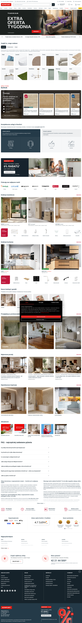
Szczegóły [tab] (41, 302)
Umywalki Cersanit (65, 545)
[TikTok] (12, 591)
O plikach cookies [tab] (55, 302)
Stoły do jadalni (44, 541)
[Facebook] (2, 591)
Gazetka (61, 8)
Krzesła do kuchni (24, 543)
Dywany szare (44, 545)
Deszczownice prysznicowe (67, 543)
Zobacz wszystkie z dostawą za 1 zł (10, 115)
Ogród (49, 8)
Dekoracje (40, 8)
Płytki (1, 8)
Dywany (35, 8)
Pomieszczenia (10, 47)
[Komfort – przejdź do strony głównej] (6, 607)
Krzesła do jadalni (45, 543)
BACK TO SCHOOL (68, 36)
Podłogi (10, 8)
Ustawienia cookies (40, 319)
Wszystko (4, 234)
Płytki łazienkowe (65, 541)
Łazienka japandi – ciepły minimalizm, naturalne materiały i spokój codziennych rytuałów (41, 377)
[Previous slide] (2, 37)
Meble (19, 8)
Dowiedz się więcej (45, 312)
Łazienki (5, 8)
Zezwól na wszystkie (41, 316)
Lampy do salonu (4, 543)
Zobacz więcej (40, 503)
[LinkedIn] (15, 591)
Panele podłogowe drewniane (6, 541)
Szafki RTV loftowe (4, 545)
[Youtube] (4, 591)
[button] (61, 4)
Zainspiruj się (55, 8)
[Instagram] (7, 591)
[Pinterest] (10, 591)
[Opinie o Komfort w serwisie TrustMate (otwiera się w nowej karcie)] (41, 522)
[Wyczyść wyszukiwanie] (50, 4)
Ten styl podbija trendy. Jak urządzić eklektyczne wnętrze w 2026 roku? (67, 377)
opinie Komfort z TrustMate (43, 518)
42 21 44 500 (61, 1)
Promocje (66, 8)
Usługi (16, 47)
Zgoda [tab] (26, 302)
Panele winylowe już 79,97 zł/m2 (50, 36)
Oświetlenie (30, 8)
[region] (41, 22)
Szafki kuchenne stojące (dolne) (27, 545)
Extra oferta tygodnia (31, 36)
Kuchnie (24, 8)
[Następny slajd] (78, 104)
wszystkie (78, 313)
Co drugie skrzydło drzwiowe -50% (13, 36)
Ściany (15, 8)
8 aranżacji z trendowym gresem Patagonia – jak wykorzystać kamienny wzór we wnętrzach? (11, 377)
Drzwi (45, 8)
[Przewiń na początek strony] (80, 572)
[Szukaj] (53, 4)
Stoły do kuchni (24, 541)
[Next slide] (80, 37)
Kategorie (3, 47)
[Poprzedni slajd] (1, 187)
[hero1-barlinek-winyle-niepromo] (41, 22)
